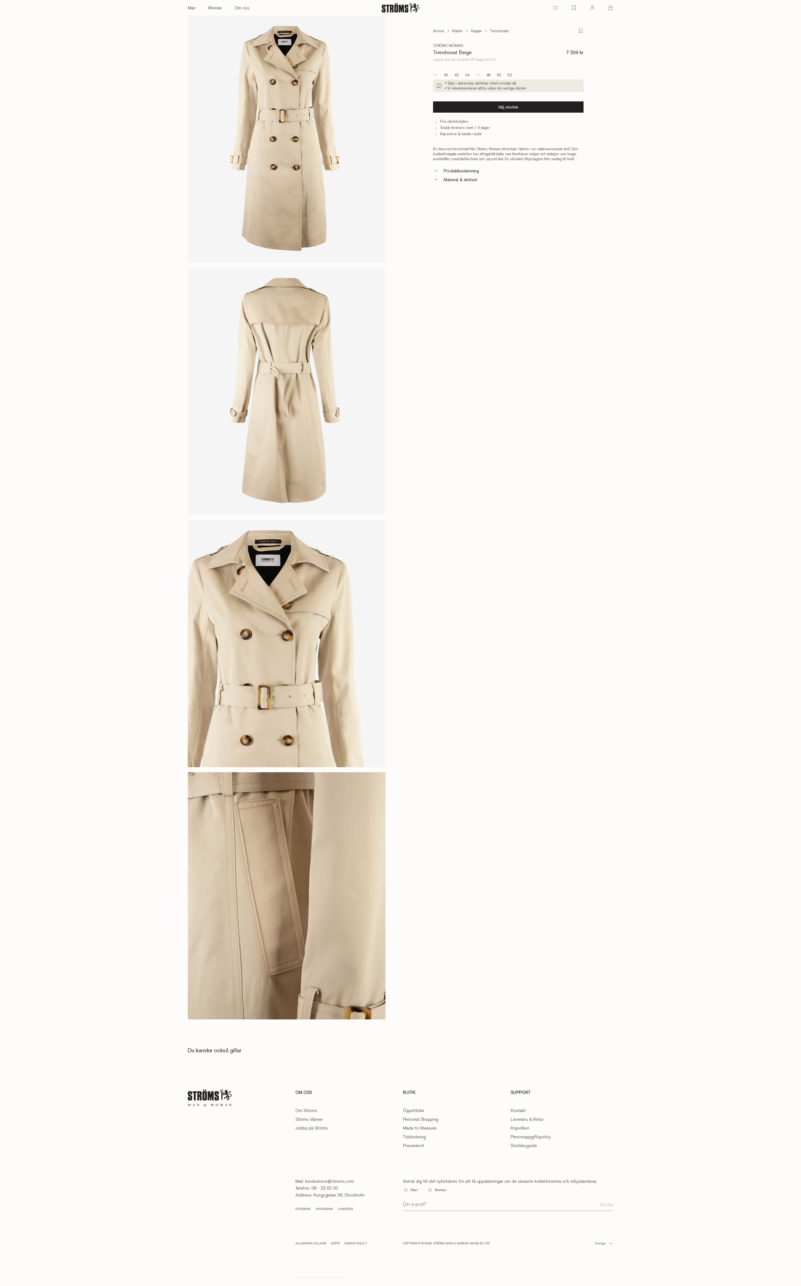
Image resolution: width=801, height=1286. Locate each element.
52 (510, 75)
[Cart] (610, 8)
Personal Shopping (420, 1119)
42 (456, 75)
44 (467, 75)
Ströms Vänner (309, 1119)
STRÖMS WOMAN (448, 45)
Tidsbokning (414, 1137)
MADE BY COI (480, 1243)
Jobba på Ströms (311, 1128)
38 (435, 75)
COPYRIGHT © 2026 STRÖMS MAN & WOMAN (436, 1243)
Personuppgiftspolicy (531, 1137)
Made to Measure (419, 1128)
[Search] (555, 8)
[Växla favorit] (581, 31)
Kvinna (438, 30)
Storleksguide (524, 1145)
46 (478, 75)
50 (499, 75)
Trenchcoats (499, 30)
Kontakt (518, 1110)
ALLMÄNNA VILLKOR (310, 1243)
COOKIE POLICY (355, 1243)
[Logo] (400, 8)
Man (192, 8)
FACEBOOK (303, 1209)
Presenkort (413, 1145)
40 (446, 75)
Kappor (476, 30)
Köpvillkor (520, 1128)
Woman (215, 8)
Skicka (606, 1204)
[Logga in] (592, 8)
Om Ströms (306, 1110)
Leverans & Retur (527, 1119)
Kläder (457, 30)
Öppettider (413, 1110)
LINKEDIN (345, 1209)
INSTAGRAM (324, 1209)
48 (488, 75)
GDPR (335, 1243)
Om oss (241, 8)
